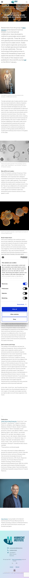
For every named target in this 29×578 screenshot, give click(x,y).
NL (12, 563)
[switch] (25, 288)
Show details (20, 304)
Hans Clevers (4, 519)
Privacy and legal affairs (17, 559)
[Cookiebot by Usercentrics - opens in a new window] (20, 257)
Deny (14, 319)
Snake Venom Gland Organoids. (9, 421)
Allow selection (14, 314)
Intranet (11, 566)
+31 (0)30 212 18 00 (13, 550)
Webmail (17, 566)
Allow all (14, 309)
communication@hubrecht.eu (16, 547)
